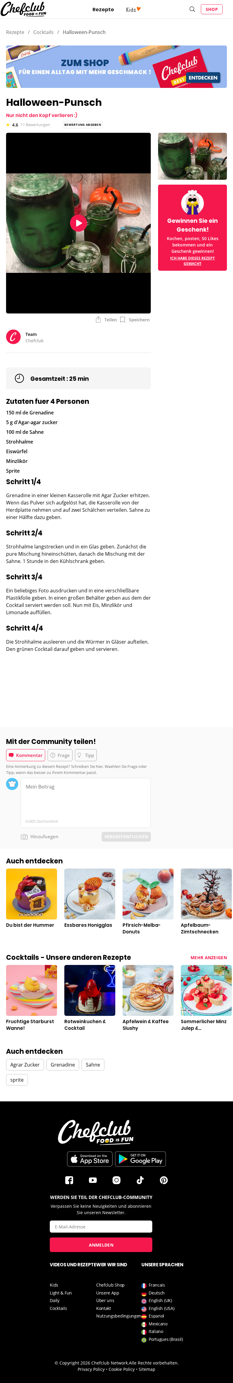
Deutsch (157, 1293)
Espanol (156, 1316)
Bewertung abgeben (82, 124)
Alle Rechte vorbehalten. (154, 1363)
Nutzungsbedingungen (118, 1316)
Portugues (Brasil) (166, 1339)
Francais (157, 1285)
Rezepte (103, 9)
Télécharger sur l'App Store (90, 1159)
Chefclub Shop (110, 1285)
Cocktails (43, 32)
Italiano (156, 1331)
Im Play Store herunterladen (140, 1159)
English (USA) (161, 1308)
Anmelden (101, 1245)
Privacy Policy (91, 1369)
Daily (54, 1300)
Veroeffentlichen (126, 836)
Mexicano (158, 1324)
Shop (212, 9)
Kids (54, 1285)
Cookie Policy (122, 1369)
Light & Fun (61, 1293)
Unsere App (107, 1293)
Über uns (105, 1300)
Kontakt (103, 1308)
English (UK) (160, 1300)
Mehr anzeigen (209, 957)
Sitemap (147, 1369)
